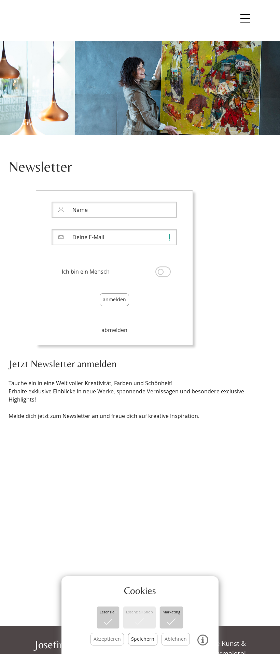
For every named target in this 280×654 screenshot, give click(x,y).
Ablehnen (176, 639)
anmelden (114, 299)
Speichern (142, 639)
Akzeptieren (107, 639)
